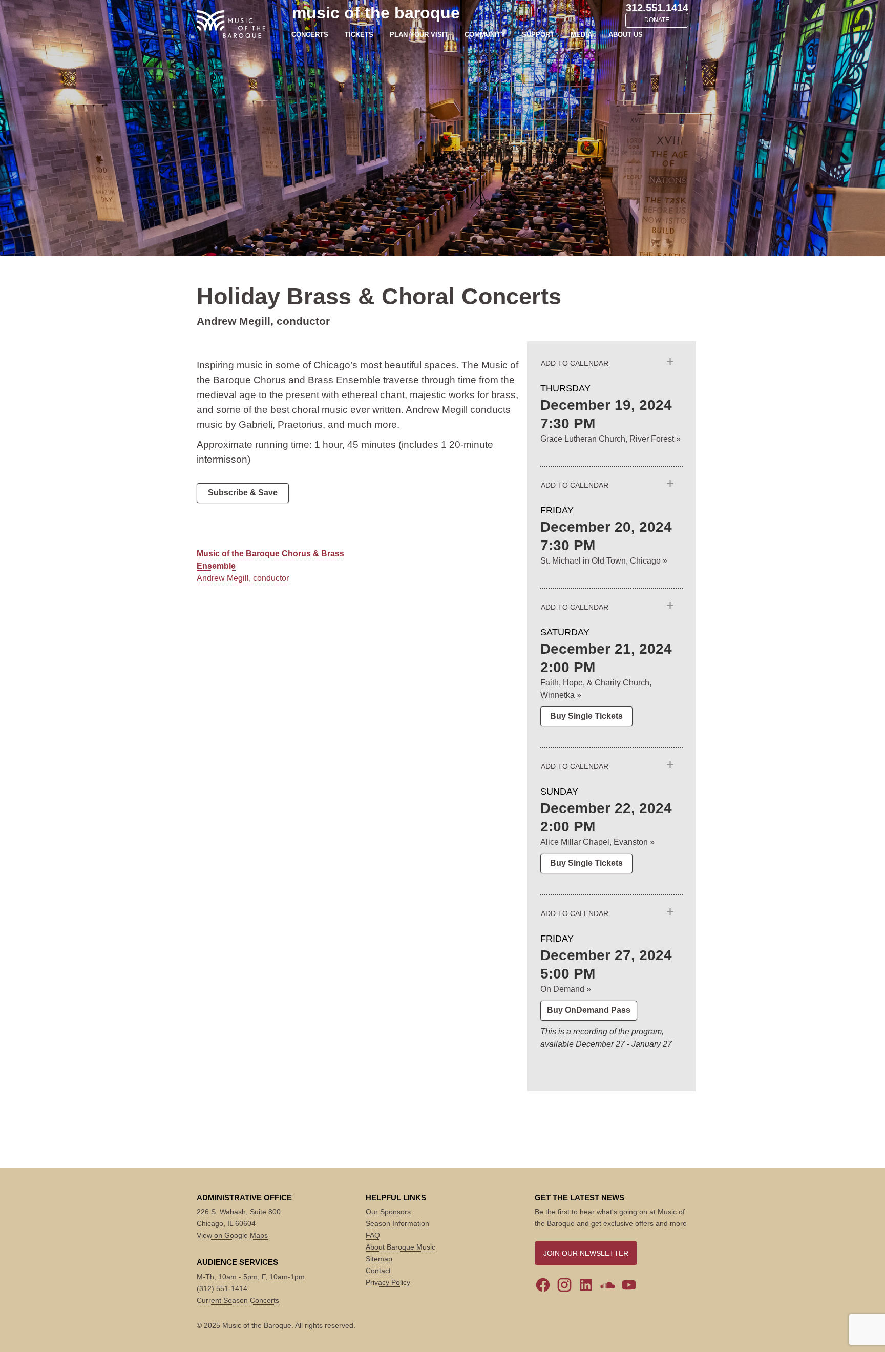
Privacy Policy (388, 1282)
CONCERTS (309, 34)
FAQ (373, 1235)
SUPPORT (538, 34)
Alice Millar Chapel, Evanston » (597, 842)
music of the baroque (376, 13)
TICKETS (359, 34)
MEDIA (581, 34)
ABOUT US (625, 34)
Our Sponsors (388, 1212)
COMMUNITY (485, 34)
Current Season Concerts (238, 1300)
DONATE (656, 20)
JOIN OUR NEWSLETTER (585, 1253)
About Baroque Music (400, 1247)
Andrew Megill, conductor (243, 578)
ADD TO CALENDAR (574, 363)
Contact (378, 1270)
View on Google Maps (232, 1235)
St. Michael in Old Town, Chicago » (603, 560)
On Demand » (565, 989)
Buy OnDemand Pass (588, 1010)
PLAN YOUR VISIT (419, 34)
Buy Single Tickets (586, 716)
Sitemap (379, 1259)
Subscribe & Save (243, 492)
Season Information (397, 1223)
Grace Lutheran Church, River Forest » (610, 438)
